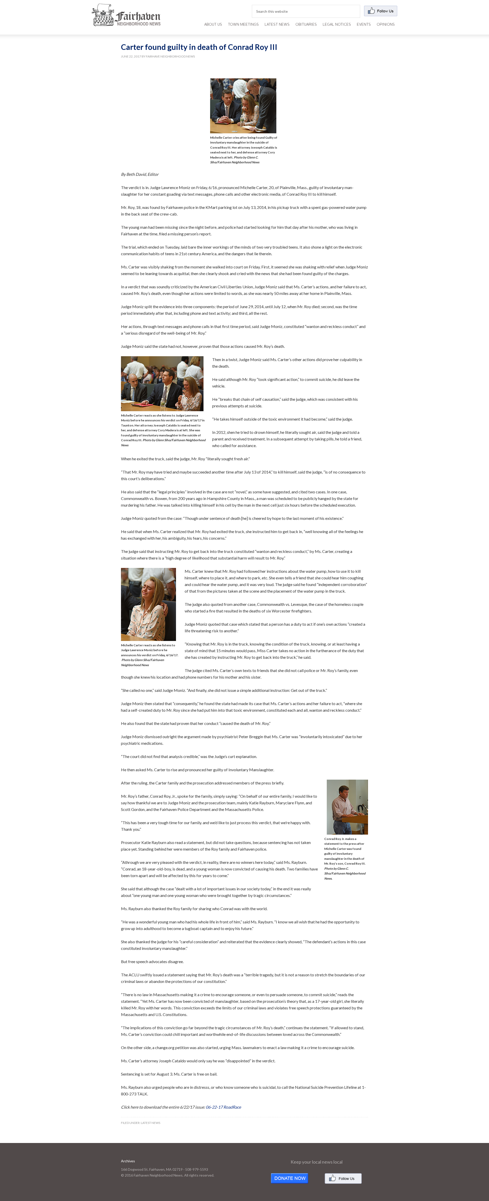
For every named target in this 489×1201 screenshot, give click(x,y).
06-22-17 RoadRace (223, 1107)
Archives (128, 1161)
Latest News (150, 1123)
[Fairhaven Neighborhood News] (126, 22)
